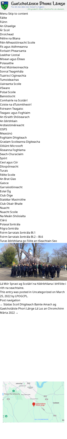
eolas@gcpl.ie (17, 356)
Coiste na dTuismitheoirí (15, 104)
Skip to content (18, 13)
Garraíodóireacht (11, 187)
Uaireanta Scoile (10, 84)
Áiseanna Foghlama (12, 150)
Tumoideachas (9, 80)
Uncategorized (42, 292)
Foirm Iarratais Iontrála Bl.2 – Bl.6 (21, 237)
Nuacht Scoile (9, 212)
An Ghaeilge (8, 26)
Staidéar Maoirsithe (13, 199)
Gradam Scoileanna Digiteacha (20, 142)
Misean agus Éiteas (12, 59)
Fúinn (3, 22)
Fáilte (3, 18)
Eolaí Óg (5, 191)
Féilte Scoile (7, 175)
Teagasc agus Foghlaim (15, 113)
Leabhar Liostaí (10, 55)
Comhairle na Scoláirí (13, 100)
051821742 (15, 351)
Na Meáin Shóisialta (13, 216)
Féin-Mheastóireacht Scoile (17, 42)
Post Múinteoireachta (14, 67)
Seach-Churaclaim (11, 154)
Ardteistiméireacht (12, 125)
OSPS (3, 129)
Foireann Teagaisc (11, 109)
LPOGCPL (21, 296)
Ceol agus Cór (9, 162)
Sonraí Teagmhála (11, 71)
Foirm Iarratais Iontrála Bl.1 (18, 232)
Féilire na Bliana (10, 38)
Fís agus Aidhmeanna (14, 47)
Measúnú (6, 133)
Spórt (3, 158)
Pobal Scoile (8, 92)
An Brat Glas (8, 179)
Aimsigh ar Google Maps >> (20, 426)
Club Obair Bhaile (11, 204)
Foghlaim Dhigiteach (13, 137)
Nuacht (4, 208)
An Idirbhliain (8, 121)
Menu (4, 13)
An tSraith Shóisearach (15, 117)
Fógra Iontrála (9, 228)
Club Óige (6, 195)
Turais (4, 171)
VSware (5, 88)
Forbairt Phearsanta (13, 51)
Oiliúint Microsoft (11, 146)
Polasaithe (7, 63)
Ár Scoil (5, 30)
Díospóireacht (9, 166)
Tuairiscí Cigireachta (13, 75)
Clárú (3, 220)
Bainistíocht (7, 96)
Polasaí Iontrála (10, 224)
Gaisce (4, 183)
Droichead (7, 34)
